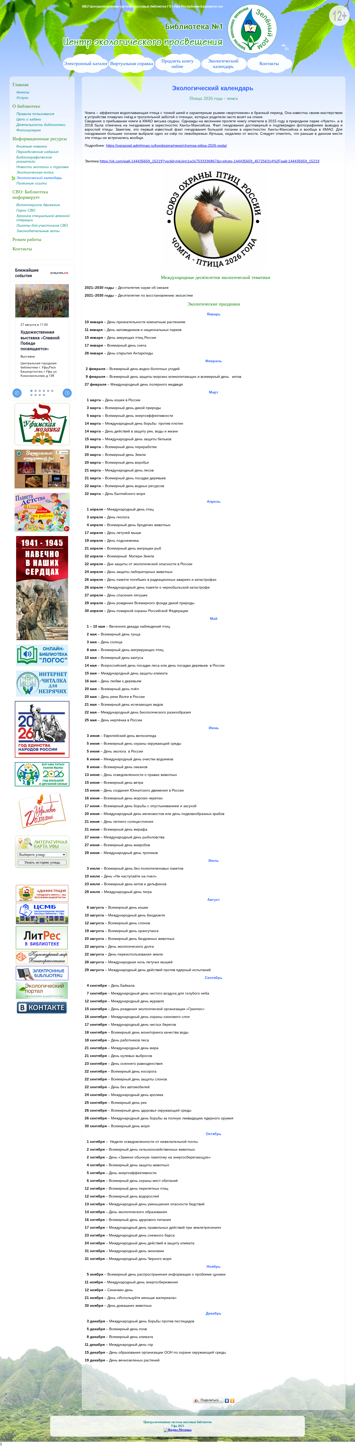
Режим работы (26, 239)
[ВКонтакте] (227, 1400)
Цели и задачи (28, 119)
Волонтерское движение (38, 205)
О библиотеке (26, 106)
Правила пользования (35, 114)
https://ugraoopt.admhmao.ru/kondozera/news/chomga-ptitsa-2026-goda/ (166, 145)
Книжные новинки (31, 146)
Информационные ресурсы (39, 138)
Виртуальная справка (131, 63)
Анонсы (22, 92)
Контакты (269, 63)
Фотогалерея (28, 130)
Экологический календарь (223, 63)
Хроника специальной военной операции (43, 218)
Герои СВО (25, 210)
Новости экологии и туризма (42, 167)
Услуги (22, 97)
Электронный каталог (86, 63)
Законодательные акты (38, 231)
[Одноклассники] (232, 1400)
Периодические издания (37, 152)
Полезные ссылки (31, 183)
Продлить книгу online (177, 63)
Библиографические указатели (34, 159)
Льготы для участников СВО (42, 225)
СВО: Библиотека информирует (30, 194)
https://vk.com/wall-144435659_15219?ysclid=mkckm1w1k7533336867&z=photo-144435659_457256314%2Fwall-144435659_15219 (209, 161)
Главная (20, 84)
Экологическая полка (35, 172)
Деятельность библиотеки (40, 125)
